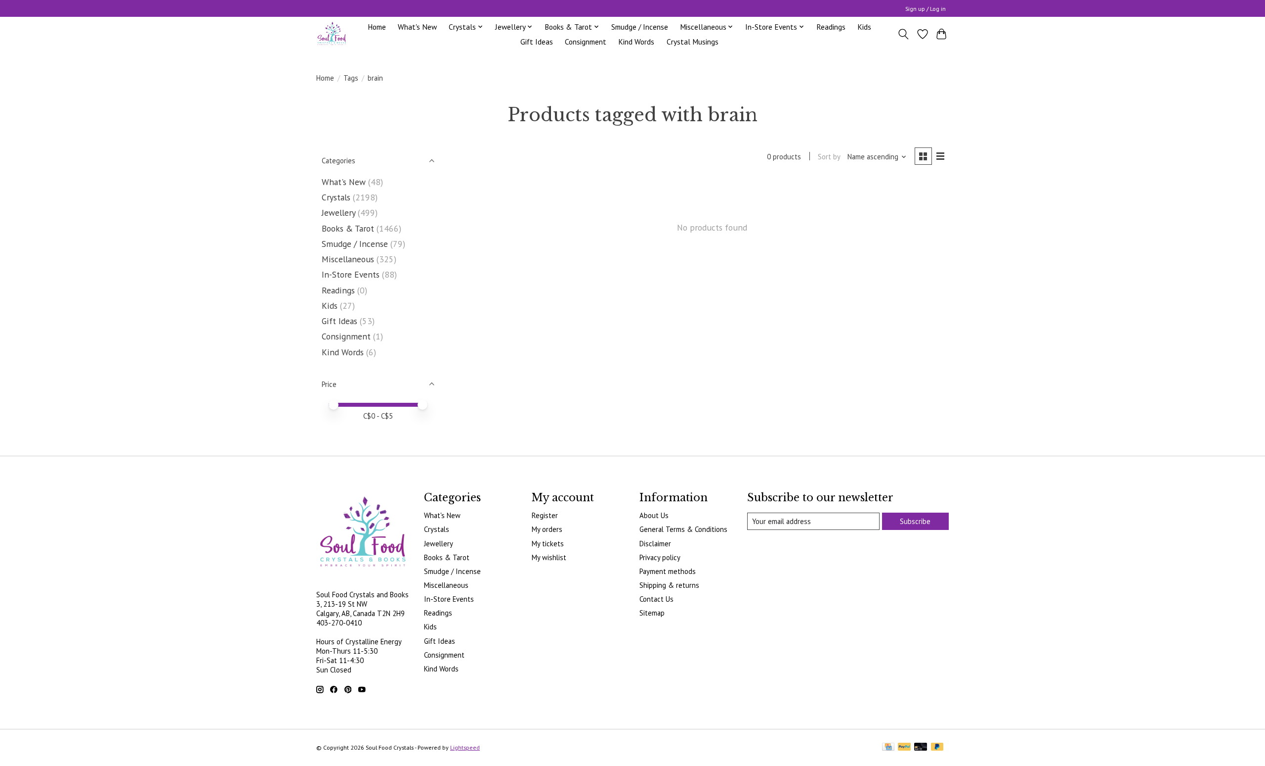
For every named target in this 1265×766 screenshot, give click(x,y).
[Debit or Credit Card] (920, 747)
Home (377, 27)
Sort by (829, 156)
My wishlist (549, 557)
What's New (417, 27)
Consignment (585, 42)
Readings (830, 27)
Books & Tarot (348, 228)
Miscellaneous (348, 259)
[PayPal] (904, 747)
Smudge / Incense (639, 27)
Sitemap (652, 613)
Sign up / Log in (925, 8)
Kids (864, 27)
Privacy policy (659, 557)
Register (545, 515)
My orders (547, 529)
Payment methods (667, 571)
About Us (654, 515)
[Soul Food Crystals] (331, 34)
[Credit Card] (888, 747)
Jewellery (338, 212)
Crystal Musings (692, 42)
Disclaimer (655, 543)
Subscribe (915, 521)
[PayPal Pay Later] (937, 747)
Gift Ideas (536, 42)
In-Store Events (351, 274)
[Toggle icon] (903, 34)
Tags (350, 78)
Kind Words (636, 42)
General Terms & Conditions (683, 529)
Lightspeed (465, 747)
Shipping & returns (669, 585)
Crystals (336, 197)
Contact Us (656, 599)
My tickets (548, 543)
